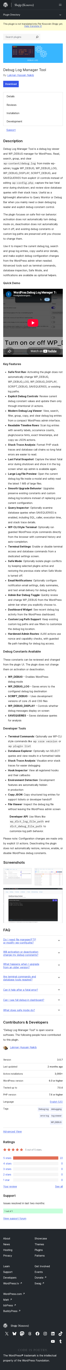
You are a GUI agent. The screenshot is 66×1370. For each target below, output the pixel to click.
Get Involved (42, 1266)
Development (14, 121)
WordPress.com (14, 1294)
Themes (39, 1244)
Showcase (41, 1238)
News (6, 1244)
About (6, 1238)
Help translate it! (33, 26)
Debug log (44, 1109)
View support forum (14, 1218)
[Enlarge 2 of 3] (58, 872)
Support (11, 130)
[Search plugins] (37, 37)
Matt (7, 1299)
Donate (41, 1277)
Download (11, 84)
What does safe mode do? (19, 1010)
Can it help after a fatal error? (20, 989)
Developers (9, 1277)
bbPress (9, 1305)
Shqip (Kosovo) (20, 1325)
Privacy (7, 1255)
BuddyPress (12, 1311)
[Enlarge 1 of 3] (27, 872)
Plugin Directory (11, 14)
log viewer (56, 1116)
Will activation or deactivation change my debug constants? (20, 953)
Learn (6, 1266)
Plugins (39, 1250)
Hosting (7, 1250)
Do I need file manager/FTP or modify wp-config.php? (19, 941)
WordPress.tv (12, 1283)
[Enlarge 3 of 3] (58, 892)
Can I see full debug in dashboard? (23, 1000)
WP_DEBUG (56, 1122)
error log (44, 1116)
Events (39, 1272)
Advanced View (12, 1131)
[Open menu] (61, 5)
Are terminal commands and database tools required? (19, 978)
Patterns (40, 1255)
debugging (56, 1109)
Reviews (11, 104)
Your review (10, 1186)
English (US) (56, 1101)
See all (59, 1186)
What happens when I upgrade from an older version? (21, 966)
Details (11, 96)
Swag (39, 1283)
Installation (13, 113)
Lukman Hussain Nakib (20, 75)
